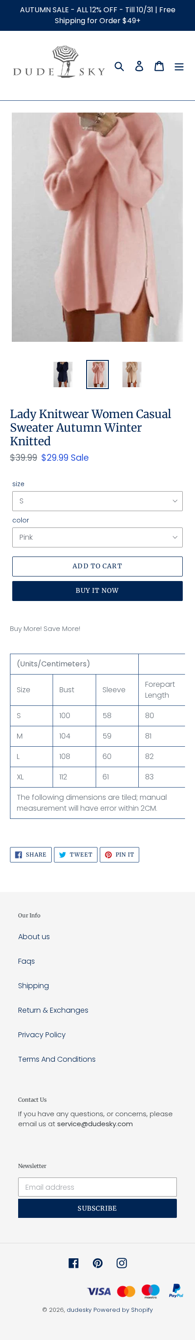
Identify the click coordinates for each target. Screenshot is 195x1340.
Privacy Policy (42, 1035)
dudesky (79, 1310)
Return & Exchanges (53, 1010)
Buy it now (97, 590)
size (18, 483)
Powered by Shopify (123, 1310)
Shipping (33, 985)
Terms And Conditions (57, 1059)
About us (34, 936)
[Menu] (179, 66)
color (20, 520)
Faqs (26, 961)
